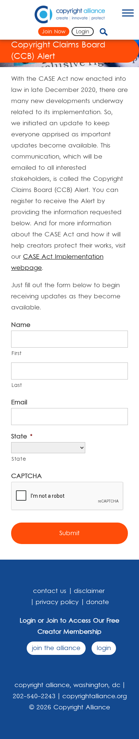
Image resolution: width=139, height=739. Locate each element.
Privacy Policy (57, 602)
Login (82, 32)
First (16, 353)
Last (16, 385)
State (22, 437)
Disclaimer (89, 591)
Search (109, 32)
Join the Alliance (56, 648)
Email (19, 402)
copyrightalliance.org (94, 696)
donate (97, 602)
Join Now (54, 32)
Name (20, 325)
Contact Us (49, 591)
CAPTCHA (26, 476)
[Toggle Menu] (128, 12)
